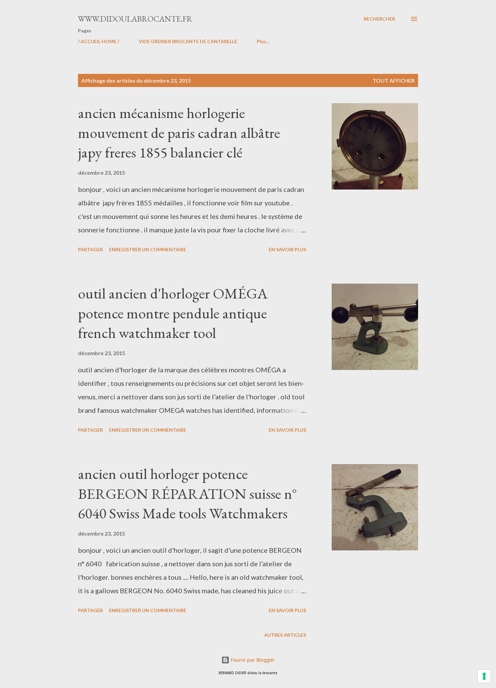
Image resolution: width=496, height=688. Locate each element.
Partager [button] (90, 249)
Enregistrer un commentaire (147, 249)
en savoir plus (287, 249)
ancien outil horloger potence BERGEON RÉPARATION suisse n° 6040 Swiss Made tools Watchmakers (187, 493)
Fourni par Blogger (252, 660)
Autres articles (285, 635)
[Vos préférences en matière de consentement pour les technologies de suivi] (484, 676)
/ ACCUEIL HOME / (98, 41)
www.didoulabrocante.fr (135, 18)
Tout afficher (394, 80)
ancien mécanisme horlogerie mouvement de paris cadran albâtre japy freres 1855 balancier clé (179, 132)
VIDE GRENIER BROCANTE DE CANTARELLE (188, 41)
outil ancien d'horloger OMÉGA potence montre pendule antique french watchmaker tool (173, 313)
